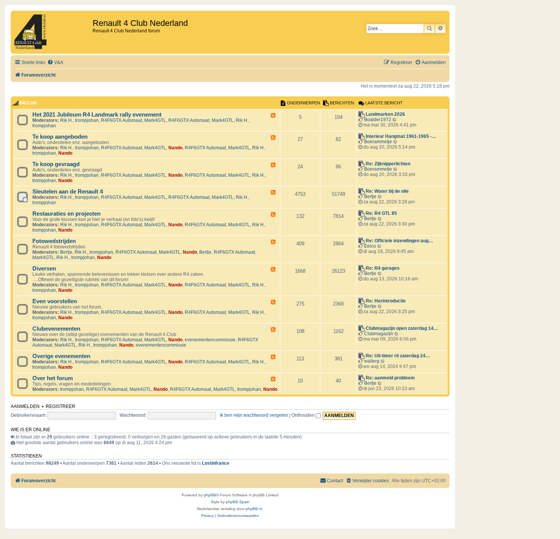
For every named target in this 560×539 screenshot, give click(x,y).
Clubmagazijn (378, 333)
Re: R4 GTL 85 (381, 213)
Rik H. (66, 120)
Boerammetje (378, 141)
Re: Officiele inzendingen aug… (399, 240)
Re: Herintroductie (386, 301)
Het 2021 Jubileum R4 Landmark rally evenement (97, 115)
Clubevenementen (56, 329)
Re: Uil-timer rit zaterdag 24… (398, 355)
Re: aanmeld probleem (390, 378)
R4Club (28, 103)
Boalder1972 (377, 119)
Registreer (60, 406)
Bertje (370, 196)
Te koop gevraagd (56, 164)
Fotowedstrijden (54, 241)
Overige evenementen (61, 356)
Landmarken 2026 (385, 114)
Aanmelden (25, 406)
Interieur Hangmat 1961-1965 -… (401, 136)
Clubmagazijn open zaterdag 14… (402, 328)
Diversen (44, 269)
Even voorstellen (54, 301)
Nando (175, 147)
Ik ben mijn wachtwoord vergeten (254, 415)
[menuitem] (55, 63)
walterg (371, 361)
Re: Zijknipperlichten (388, 163)
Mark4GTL (155, 120)
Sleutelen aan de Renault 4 (67, 192)
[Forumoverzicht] (53, 32)
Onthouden (303, 415)
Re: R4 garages (383, 268)
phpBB (210, 495)
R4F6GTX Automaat (121, 120)
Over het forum (52, 378)
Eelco (370, 246)
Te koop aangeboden (60, 137)
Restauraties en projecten (66, 214)
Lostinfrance (215, 463)
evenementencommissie (210, 339)
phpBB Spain (238, 502)
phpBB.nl (254, 509)
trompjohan (87, 120)
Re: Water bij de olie (387, 191)
